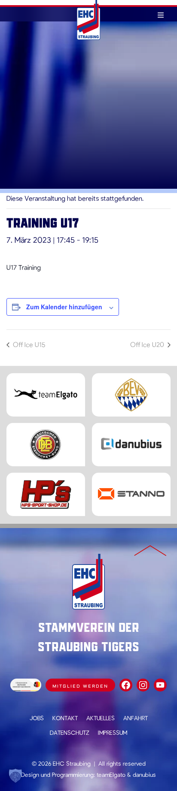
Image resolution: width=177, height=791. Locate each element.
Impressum (112, 732)
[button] (15, 775)
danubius (144, 774)
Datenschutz (69, 732)
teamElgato (111, 774)
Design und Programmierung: (58, 774)
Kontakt (65, 718)
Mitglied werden (80, 686)
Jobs (37, 718)
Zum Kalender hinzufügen (64, 306)
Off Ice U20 (148, 344)
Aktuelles (100, 718)
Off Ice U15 (28, 344)
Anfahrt (135, 718)
